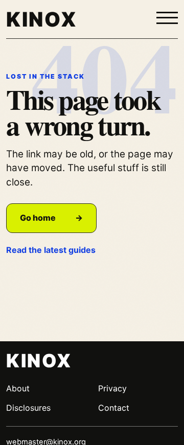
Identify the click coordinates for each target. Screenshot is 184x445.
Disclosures (28, 408)
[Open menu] (167, 18)
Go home (51, 218)
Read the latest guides (51, 250)
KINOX (42, 19)
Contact (113, 408)
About (18, 388)
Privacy (112, 388)
